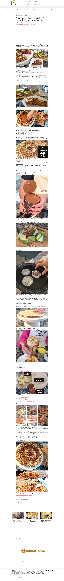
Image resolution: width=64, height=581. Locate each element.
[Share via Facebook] (16, 502)
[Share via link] (20, 502)
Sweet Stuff (17, 499)
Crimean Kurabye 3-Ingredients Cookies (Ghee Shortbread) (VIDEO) (32, 521)
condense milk (24, 497)
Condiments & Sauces (26, 9)
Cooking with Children (41, 9)
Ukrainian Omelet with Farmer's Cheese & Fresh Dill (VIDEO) (46, 521)
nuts (20, 497)
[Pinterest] (52, 570)
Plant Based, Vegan (18, 9)
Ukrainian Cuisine (22, 499)
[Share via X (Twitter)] (18, 502)
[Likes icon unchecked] (18, 561)
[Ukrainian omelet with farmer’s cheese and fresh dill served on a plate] (46, 515)
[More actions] (47, 15)
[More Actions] (47, 538)
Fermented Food (33, 9)
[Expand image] (21, 410)
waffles (29, 497)
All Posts (13, 9)
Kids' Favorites (27, 499)
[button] (51, 9)
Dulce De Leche (33, 497)
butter (17, 497)
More (46, 9)
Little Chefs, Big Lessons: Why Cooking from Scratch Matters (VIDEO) (17, 521)
